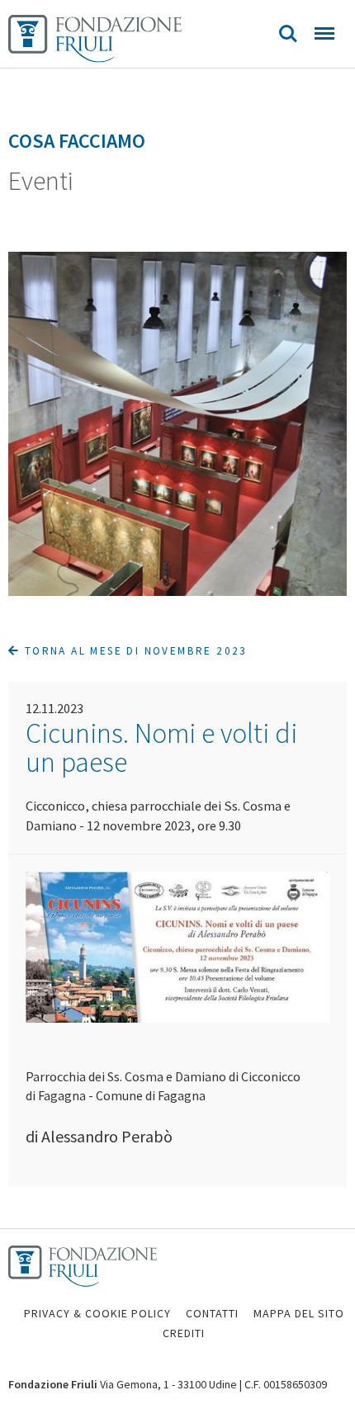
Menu (324, 34)
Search (288, 34)
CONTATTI (212, 1313)
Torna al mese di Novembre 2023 (133, 651)
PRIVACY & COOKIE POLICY (97, 1313)
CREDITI (184, 1333)
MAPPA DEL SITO (298, 1313)
